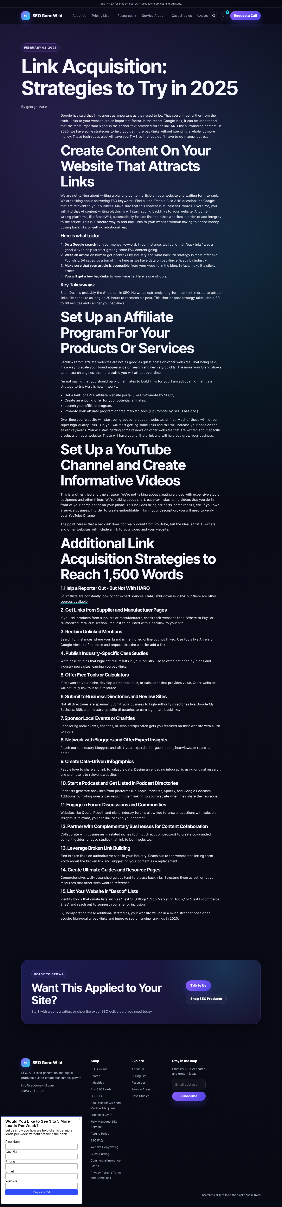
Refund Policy (100, 1133)
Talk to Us (198, 985)
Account (202, 15)
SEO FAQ (97, 1140)
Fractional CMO (101, 1114)
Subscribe (188, 1096)
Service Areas (154, 16)
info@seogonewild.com (37, 1085)
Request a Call (245, 15)
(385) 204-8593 (32, 1091)
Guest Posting (100, 1154)
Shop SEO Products (206, 999)
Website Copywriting (104, 1147)
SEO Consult (99, 1069)
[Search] (214, 15)
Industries (97, 1082)
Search (95, 1076)
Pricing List (102, 16)
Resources (126, 16)
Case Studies (182, 16)
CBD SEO (97, 1096)
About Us (79, 16)
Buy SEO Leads (101, 1089)
